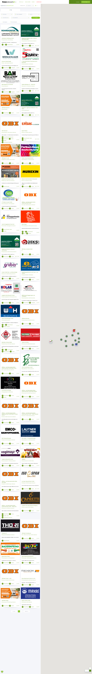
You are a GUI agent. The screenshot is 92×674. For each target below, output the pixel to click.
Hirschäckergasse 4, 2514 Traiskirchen (8, 203)
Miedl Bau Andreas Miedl (7, 342)
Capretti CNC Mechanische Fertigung (29, 505)
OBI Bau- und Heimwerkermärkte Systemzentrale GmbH (28, 203)
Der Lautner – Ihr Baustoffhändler (29, 438)
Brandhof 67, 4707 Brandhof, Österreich (29, 86)
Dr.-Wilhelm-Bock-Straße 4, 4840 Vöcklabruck (30, 534)
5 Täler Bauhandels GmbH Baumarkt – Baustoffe (30, 62)
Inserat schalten (27, 1)
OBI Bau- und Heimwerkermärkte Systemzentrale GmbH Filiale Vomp (9, 368)
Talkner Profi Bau (25, 342)
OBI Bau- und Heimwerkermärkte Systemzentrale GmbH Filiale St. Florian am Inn (10, 414)
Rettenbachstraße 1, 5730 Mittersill (28, 274)
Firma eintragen (85, 1)
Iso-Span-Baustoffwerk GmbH (28, 481)
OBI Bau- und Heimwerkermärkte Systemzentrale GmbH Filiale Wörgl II (29, 391)
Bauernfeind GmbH (6, 556)
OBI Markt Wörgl (5, 600)
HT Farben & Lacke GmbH (7, 202)
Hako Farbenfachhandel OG (27, 556)
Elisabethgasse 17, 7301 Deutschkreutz (28, 159)
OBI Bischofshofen (25, 318)
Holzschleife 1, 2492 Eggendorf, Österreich (8, 225)
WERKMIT (23, 459)
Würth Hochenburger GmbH (7, 318)
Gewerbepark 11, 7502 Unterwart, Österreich (9, 132)
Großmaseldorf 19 (5, 86)
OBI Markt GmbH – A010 (6, 578)
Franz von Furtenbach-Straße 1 (27, 180)
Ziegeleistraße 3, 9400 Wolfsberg (7, 39)
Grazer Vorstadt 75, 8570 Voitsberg (28, 507)
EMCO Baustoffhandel (6, 438)
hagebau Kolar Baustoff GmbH (8, 295)
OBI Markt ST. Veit (5, 158)
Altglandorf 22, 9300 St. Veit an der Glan (8, 159)
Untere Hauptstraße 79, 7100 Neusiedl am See (9, 296)
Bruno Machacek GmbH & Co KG (28, 578)
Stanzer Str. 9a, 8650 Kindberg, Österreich (8, 273)
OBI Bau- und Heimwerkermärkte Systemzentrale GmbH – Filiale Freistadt (30, 413)
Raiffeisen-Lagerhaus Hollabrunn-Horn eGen (30, 108)
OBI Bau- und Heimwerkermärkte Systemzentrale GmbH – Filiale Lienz (9, 506)
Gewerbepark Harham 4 (6, 320)
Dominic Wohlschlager (6, 61)
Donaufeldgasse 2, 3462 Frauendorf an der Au (30, 225)
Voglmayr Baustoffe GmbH (7, 459)
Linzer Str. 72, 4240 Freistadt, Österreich (29, 415)
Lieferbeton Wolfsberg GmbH (8, 38)
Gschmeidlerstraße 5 (26, 110)
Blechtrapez (24, 224)
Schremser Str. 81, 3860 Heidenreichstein (29, 343)
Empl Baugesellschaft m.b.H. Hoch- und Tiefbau (30, 273)
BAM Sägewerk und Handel (7, 84)
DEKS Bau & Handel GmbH (27, 249)
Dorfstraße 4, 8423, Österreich (27, 602)
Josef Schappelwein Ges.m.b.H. (8, 224)
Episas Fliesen (24, 130)
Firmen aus (21, 1)
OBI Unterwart (4, 130)
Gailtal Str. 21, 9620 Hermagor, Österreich (8, 483)
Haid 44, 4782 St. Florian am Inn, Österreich (9, 416)
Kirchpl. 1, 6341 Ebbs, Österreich (27, 132)
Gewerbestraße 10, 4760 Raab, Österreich (8, 460)
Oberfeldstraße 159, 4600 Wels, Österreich (29, 580)
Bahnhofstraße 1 (4, 109)
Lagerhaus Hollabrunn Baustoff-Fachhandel (8, 250)
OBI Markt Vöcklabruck (26, 533)
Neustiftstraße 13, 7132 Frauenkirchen (28, 368)
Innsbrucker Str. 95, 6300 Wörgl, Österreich (9, 602)
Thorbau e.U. (4, 533)
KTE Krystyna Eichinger (6, 390)
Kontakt (33, 1)
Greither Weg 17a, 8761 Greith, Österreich (8, 343)
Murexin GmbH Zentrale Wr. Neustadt (29, 179)
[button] (2, 672)
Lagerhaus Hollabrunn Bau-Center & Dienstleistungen (29, 39)
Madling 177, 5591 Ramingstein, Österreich (29, 482)
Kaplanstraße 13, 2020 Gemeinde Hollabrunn (29, 40)
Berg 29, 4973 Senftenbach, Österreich (8, 534)
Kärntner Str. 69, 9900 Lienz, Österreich (8, 508)
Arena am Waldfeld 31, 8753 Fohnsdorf (8, 580)
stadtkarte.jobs (38, 1)
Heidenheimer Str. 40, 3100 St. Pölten (28, 460)
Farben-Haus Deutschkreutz (27, 158)
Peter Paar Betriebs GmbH (27, 367)
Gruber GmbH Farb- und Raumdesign (9, 272)
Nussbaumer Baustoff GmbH (8, 179)
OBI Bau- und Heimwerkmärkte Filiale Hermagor (9, 482)
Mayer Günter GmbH (26, 600)
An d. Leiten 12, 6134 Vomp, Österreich (8, 369)
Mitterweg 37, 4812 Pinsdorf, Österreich (8, 180)
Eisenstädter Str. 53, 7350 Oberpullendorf (29, 439)
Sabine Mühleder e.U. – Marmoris (28, 84)
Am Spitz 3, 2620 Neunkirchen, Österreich (29, 204)
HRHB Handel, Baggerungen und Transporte (28, 296)
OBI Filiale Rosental (5, 107)
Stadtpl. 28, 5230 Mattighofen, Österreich (8, 439)
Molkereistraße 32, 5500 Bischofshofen (28, 320)
